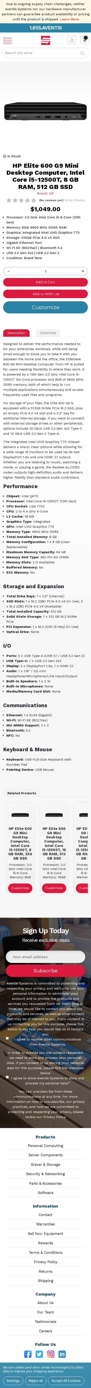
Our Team (45, 1312)
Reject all (36, 1380)
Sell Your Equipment (45, 1234)
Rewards (45, 1243)
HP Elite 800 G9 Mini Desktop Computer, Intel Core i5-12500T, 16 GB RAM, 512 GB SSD (54, 843)
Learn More (69, 19)
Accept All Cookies (66, 1380)
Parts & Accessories (45, 1183)
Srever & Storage (45, 1164)
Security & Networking (45, 1174)
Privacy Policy (45, 1262)
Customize (48, 333)
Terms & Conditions (45, 1252)
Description (16, 333)
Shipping (45, 1281)
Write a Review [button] (75, 200)
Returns (45, 1271)
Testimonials (45, 1322)
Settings (13, 1380)
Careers (45, 1331)
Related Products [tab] (21, 793)
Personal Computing (45, 1146)
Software (45, 1193)
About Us (45, 1303)
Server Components (45, 1155)
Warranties (45, 1224)
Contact (45, 1215)
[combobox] (45, 53)
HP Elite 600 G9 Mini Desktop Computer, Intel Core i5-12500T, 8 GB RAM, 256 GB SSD (20, 843)
